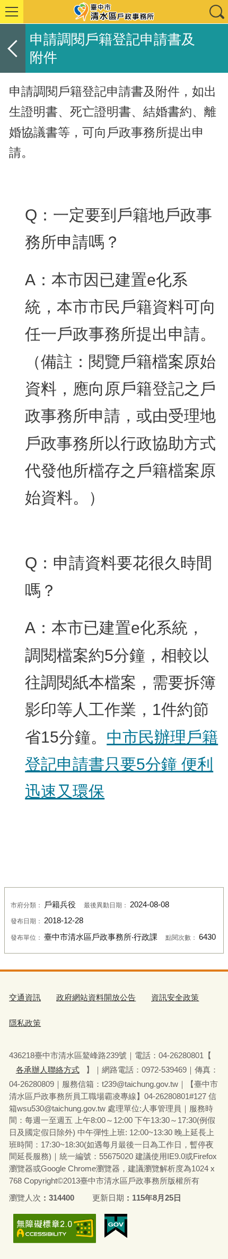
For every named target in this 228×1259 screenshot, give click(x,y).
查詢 (216, 11)
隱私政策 (25, 1022)
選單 (11, 11)
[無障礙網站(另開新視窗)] (54, 1228)
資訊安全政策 (175, 997)
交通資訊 (25, 997)
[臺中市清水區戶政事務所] (114, 11)
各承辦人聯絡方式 (48, 1069)
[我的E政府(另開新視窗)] (115, 1226)
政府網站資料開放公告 (96, 997)
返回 (12, 48)
